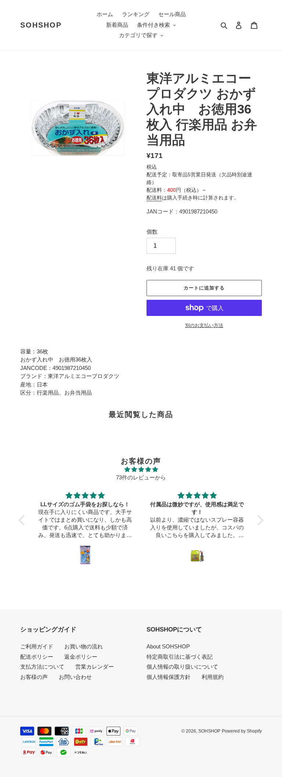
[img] (141, 469)
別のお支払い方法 (204, 325)
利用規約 (213, 677)
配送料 (154, 198)
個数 (152, 232)
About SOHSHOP (168, 646)
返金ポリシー (80, 657)
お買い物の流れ (83, 646)
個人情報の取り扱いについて (182, 666)
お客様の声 (34, 677)
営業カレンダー (94, 666)
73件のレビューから (141, 477)
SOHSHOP (41, 25)
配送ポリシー (36, 657)
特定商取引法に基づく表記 (180, 657)
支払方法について (42, 666)
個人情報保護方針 (169, 677)
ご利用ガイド (36, 646)
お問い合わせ (75, 677)
